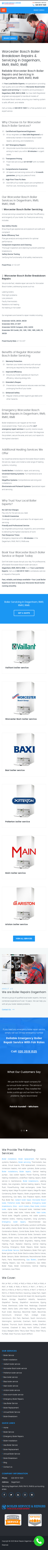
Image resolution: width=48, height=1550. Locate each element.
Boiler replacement (26, 1159)
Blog (5, 1462)
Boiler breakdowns (30, 1181)
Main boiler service (10, 1386)
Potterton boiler (13, 1203)
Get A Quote (24, 613)
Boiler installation (9, 1159)
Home (5, 1427)
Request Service (10, 38)
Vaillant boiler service (11, 1364)
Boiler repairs (25, 1171)
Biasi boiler (34, 1206)
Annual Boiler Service (10, 1250)
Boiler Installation (10, 1359)
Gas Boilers (31, 1259)
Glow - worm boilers (21, 1206)
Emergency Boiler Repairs (13, 1399)
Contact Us (6, 1009)
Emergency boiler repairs (14, 1222)
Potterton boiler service (12, 1372)
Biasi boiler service (10, 1381)
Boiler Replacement (11, 1407)
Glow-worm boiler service (13, 1394)
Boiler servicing (24, 1162)
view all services (24, 938)
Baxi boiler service (10, 1377)
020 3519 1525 (27, 1051)
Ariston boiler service (11, 1390)
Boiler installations (10, 1171)
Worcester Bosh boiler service (15, 1368)
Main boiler (41, 1212)
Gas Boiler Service (10, 1403)
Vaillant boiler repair (23, 1200)
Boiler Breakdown (10, 1416)
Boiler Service (8, 1355)
